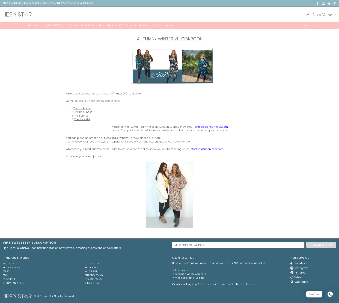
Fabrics (83, 115)
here (158, 138)
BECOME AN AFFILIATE (14, 283)
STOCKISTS (9, 279)
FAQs (5, 275)
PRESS (6, 271)
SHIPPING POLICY (94, 275)
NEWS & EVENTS (11, 267)
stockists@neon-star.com (211, 127)
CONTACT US (92, 263)
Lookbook (85, 108)
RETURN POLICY (93, 267)
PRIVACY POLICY (93, 279)
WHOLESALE (91, 271)
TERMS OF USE (93, 283)
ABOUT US (8, 263)
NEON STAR (17, 14)
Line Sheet (85, 112)
